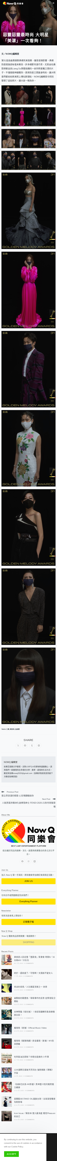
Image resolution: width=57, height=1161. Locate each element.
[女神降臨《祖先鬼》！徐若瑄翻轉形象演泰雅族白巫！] (6, 1014)
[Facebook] (22, 861)
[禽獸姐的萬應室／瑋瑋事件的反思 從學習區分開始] (6, 1001)
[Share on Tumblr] (32, 745)
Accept (11, 1154)
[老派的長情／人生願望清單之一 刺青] (6, 988)
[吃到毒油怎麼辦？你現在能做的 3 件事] (6, 1058)
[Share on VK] (38, 745)
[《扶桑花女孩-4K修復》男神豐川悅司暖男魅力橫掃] (6, 1087)
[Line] (34, 861)
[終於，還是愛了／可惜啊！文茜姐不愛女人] (6, 974)
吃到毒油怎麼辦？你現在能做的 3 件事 (31, 1057)
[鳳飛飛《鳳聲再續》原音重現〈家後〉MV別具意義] (6, 1043)
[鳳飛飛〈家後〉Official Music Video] (6, 1029)
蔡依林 (12, 729)
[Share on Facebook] (25, 745)
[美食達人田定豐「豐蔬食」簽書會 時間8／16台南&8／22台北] (6, 960)
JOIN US (28, 881)
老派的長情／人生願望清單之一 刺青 (30, 987)
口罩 (7, 729)
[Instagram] (28, 861)
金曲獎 (17, 729)
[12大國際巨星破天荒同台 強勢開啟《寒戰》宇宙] (6, 1072)
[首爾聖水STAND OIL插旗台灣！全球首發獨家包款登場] (6, 1101)
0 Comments (29, 963)
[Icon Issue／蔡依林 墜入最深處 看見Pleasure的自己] (6, 1116)
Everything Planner (28, 901)
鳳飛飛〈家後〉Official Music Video (30, 1028)
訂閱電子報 (28, 922)
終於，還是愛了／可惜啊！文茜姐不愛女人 (33, 973)
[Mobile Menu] (53, 3)
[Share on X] (18, 745)
